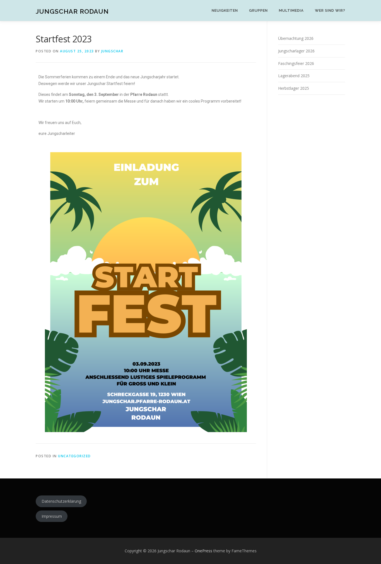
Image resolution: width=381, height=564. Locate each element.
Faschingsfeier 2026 (296, 63)
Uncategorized (74, 456)
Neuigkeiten (225, 10)
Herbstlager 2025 (293, 88)
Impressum (52, 516)
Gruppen (258, 10)
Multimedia (291, 10)
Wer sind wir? (330, 10)
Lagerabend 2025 (294, 75)
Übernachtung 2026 (296, 38)
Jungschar (112, 51)
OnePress (203, 550)
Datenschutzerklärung (61, 501)
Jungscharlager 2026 (296, 51)
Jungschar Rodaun (72, 11)
